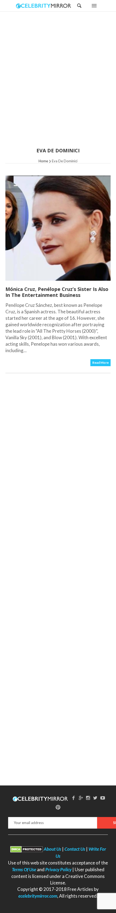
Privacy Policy (58, 869)
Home (43, 161)
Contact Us (74, 849)
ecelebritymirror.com (37, 896)
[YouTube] (102, 798)
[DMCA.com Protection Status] (26, 849)
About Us (52, 849)
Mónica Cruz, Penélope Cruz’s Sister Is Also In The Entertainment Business (56, 292)
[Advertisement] (58, 83)
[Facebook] (73, 798)
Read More (100, 363)
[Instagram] (88, 798)
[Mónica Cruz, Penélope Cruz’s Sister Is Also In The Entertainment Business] (58, 228)
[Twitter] (95, 798)
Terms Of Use (24, 869)
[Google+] (81, 798)
